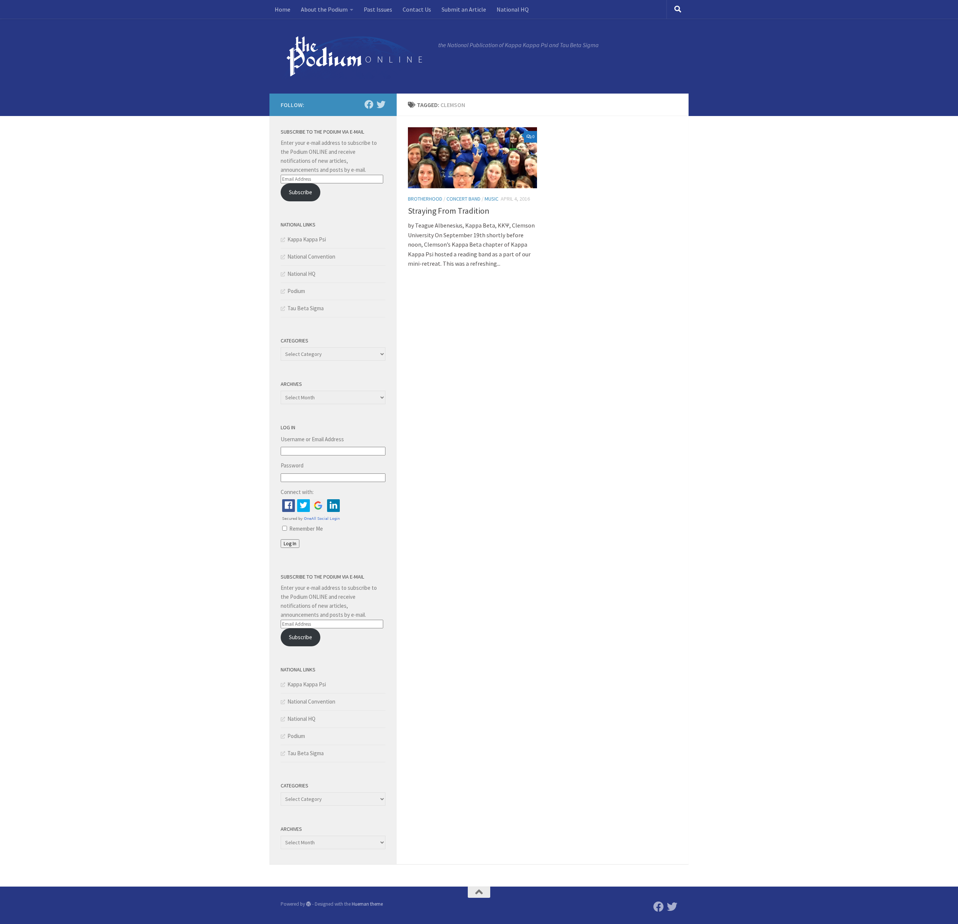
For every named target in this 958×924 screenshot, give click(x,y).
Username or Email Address (312, 439)
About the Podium (324, 9)
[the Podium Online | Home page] (356, 56)
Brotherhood (425, 198)
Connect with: (297, 491)
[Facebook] (368, 104)
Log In (290, 543)
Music (491, 198)
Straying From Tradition (448, 210)
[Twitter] (380, 104)
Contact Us (417, 9)
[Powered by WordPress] (308, 904)
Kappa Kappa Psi (306, 239)
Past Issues (378, 9)
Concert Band (463, 198)
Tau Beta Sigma (305, 308)
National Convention (311, 256)
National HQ (513, 9)
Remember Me (306, 528)
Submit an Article (464, 9)
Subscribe (300, 192)
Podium (296, 291)
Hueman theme (367, 904)
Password (292, 465)
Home (282, 9)
